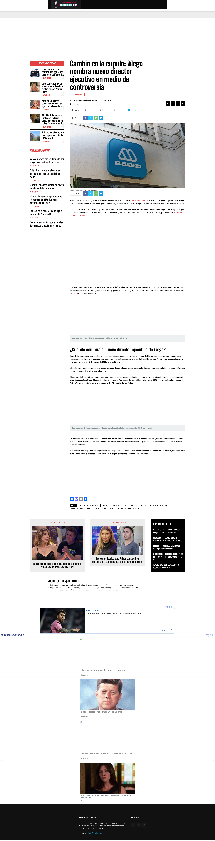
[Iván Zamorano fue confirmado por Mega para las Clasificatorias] (35, 72)
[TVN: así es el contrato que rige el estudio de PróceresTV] (35, 136)
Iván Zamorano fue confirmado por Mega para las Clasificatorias (53, 72)
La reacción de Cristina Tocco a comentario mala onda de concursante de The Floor (57, 565)
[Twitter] (173, 103)
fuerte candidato (137, 200)
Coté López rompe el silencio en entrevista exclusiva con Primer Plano (52, 87)
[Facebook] (168, 103)
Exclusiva (46, 110)
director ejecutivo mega (88, 505)
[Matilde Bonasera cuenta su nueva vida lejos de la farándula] (35, 104)
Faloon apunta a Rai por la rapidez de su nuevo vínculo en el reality (46, 224)
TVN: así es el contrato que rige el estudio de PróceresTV (53, 135)
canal (75, 293)
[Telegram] (183, 103)
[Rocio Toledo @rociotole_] (39, 585)
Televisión (46, 78)
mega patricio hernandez (82, 508)
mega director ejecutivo (136, 505)
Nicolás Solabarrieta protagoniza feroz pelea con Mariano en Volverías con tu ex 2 (52, 119)
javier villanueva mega (112, 505)
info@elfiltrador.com (94, 833)
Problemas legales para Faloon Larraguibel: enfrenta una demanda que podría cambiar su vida (117, 560)
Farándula (46, 95)
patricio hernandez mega (128, 508)
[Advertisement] (107, 34)
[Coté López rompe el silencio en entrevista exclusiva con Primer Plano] (35, 87)
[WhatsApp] (178, 103)
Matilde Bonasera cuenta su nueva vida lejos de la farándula (52, 103)
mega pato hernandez (159, 505)
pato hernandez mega (105, 508)
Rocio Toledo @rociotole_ (87, 100)
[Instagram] (139, 825)
